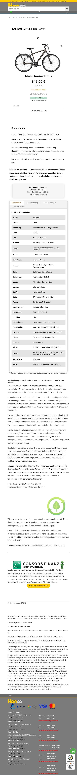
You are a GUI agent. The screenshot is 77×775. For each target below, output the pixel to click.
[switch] (70, 767)
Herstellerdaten (50, 203)
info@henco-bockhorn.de (16, 740)
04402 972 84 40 (17, 746)
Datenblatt (17, 203)
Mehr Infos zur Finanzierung (38, 586)
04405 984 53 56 (17, 727)
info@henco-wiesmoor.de (16, 764)
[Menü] (74, 755)
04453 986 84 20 (17, 737)
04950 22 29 (15, 754)
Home (11, 18)
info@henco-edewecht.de (16, 729)
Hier (9, 484)
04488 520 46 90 (25, 1)
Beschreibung (32, 203)
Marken (16, 18)
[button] (61, 46)
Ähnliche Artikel (19, 206)
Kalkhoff (21, 18)
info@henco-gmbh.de (38, 194)
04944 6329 (15, 761)
